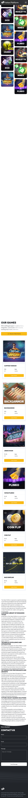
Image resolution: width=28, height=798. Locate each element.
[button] (25, 2)
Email (2, 741)
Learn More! (14, 375)
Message (3, 748)
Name (2, 734)
